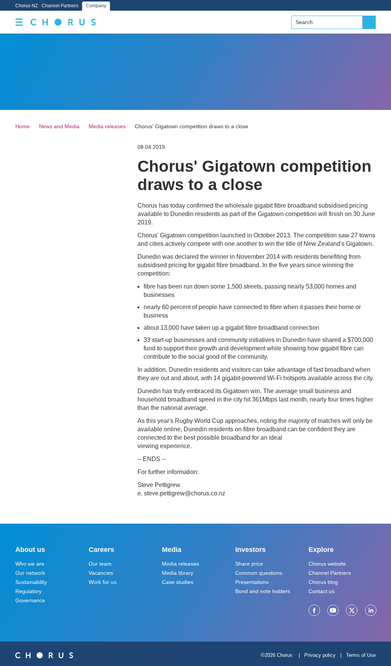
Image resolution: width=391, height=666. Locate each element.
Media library (177, 573)
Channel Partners (60, 5)
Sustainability (31, 582)
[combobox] (333, 22)
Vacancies (101, 573)
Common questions (258, 573)
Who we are (29, 564)
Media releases (107, 126)
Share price (249, 564)
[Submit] (369, 22)
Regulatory (28, 591)
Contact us (321, 591)
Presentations (251, 582)
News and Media (59, 126)
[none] (19, 22)
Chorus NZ (26, 5)
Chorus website (327, 564)
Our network (30, 573)
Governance (30, 600)
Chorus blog (323, 582)
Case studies (177, 582)
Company (96, 5)
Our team (100, 564)
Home (22, 126)
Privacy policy (320, 655)
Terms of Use (361, 655)
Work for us (102, 582)
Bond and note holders (262, 591)
